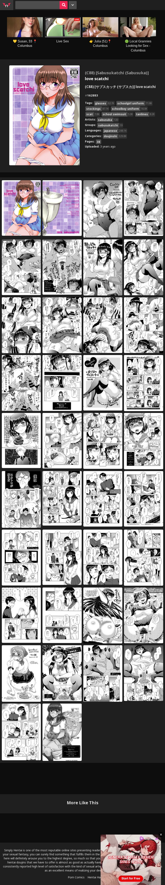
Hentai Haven (96, 877)
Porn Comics (76, 877)
